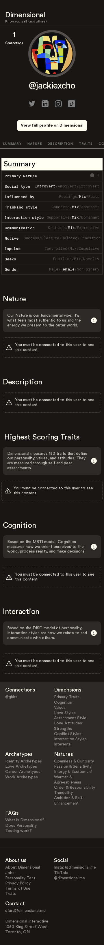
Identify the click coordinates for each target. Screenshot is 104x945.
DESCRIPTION (60, 143)
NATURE (34, 143)
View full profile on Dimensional (52, 125)
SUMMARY (12, 143)
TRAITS (86, 143)
